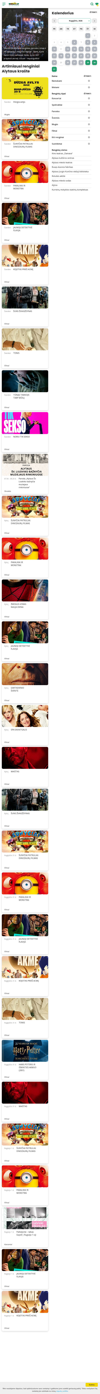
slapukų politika (62, 1391)
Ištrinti (93, 12)
